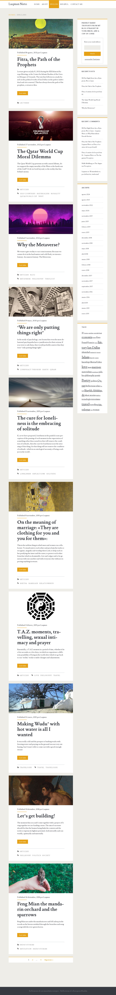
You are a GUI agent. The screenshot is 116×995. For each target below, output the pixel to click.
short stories (40, 949)
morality (55, 194)
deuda (100, 333)
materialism (43, 194)
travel (56, 675)
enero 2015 (85, 314)
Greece (96, 343)
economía (87, 337)
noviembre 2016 (87, 292)
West (41, 196)
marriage (33, 583)
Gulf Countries (27, 194)
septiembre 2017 (87, 286)
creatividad (96, 333)
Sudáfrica (98, 395)
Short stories (27, 945)
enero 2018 (85, 270)
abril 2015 (85, 303)
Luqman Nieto (18, 4)
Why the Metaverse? (17, 206)
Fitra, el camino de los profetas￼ (92, 93)
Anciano (86, 333)
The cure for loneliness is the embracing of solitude (28, 379)
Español (64, 4)
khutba (23, 583)
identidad (86, 352)
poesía (97, 375)
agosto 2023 (86, 200)
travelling (94, 404)
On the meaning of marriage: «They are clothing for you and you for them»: (37, 483)
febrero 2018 (86, 265)
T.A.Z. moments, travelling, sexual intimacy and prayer (30, 593)
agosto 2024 (86, 194)
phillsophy (25, 855)
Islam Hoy (92, 358)
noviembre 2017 (87, 281)
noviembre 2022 (87, 205)
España (94, 337)
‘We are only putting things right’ (21, 288)
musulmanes (95, 372)
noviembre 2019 (87, 216)
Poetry (86, 380)
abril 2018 (85, 254)
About (45, 4)
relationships (46, 583)
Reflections (39, 474)
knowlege (86, 362)
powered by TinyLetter (92, 59)
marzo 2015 (85, 308)
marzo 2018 (85, 259)
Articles (24, 190)
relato (98, 386)
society (46, 855)
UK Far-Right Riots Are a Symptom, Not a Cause (92, 79)
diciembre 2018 (87, 238)
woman (96, 409)
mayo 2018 (85, 249)
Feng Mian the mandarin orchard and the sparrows (28, 865)
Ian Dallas (93, 348)
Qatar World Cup (28, 196)
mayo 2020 (85, 211)
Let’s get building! (16, 777)
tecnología (86, 399)
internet (99, 352)
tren (92, 410)
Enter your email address (92, 42)
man (89, 367)
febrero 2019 (86, 227)
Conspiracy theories (30, 370)
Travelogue (26, 767)
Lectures (24, 103)
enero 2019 (85, 232)
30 (83, 333)
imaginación (93, 352)
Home (37, 4)
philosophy (38, 279)
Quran (53, 370)
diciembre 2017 (87, 276)
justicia (97, 358)
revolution (25, 949)
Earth (45, 370)
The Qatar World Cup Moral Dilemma (24, 112)
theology (50, 279)
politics (36, 855)
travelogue (52, 767)
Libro (99, 362)
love (36, 675)
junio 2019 (85, 221)
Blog (32, 275)
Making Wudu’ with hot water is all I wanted (26, 685)
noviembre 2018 (87, 243)
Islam (85, 357)
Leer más (23, 93)
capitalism (90, 333)
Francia (90, 342)
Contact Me (76, 4)
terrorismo (95, 399)
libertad (93, 362)
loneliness (25, 474)
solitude (51, 474)
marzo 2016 (86, 297)
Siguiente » (49, 960)
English (54, 4)
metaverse (25, 279)
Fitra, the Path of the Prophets (20, 20)
